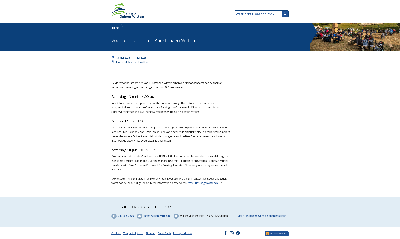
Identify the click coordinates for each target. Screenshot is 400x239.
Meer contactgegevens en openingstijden (262, 215)
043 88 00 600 (126, 215)
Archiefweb (164, 233)
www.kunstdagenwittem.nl (203, 183)
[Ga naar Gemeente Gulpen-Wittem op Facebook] (225, 234)
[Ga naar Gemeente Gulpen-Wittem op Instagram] (232, 234)
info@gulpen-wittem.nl (157, 215)
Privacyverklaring (183, 233)
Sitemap (150, 233)
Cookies (116, 233)
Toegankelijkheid (133, 233)
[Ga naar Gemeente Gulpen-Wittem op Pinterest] (238, 234)
